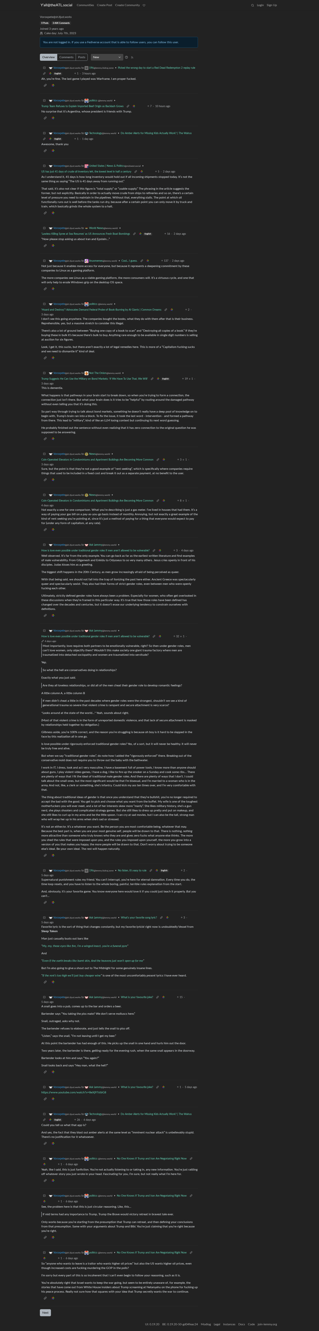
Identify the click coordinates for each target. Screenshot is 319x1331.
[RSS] (132, 57)
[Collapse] (44, 68)
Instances (229, 1324)
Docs (241, 1324)
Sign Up (272, 5)
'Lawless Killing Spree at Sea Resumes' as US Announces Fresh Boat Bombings (85, 234)
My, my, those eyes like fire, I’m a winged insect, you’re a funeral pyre (84, 946)
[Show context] (44, 74)
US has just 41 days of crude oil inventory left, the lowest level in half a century (86, 171)
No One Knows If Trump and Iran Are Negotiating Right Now (152, 1158)
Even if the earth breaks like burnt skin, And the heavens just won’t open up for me (92, 960)
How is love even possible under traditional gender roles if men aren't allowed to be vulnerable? (95, 550)
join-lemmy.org (267, 1324)
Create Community (127, 5)
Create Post (104, 5)
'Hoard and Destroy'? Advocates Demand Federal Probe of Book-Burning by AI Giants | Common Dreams (101, 310)
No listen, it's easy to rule (132, 870)
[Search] (252, 5)
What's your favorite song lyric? (139, 917)
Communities (85, 5)
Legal (217, 1324)
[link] (50, 74)
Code (251, 1324)
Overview (48, 57)
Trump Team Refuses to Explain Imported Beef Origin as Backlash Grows (82, 106)
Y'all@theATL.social (56, 5)
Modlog (206, 1324)
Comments (66, 57)
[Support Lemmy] (144, 5)
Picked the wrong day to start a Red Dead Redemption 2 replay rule (156, 68)
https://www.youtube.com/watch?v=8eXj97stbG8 (73, 1092)
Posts (81, 57)
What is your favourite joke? (137, 997)
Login (260, 5)
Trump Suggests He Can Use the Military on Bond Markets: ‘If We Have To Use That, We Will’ (94, 379)
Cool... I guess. (129, 261)
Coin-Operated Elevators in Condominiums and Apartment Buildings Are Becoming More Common (97, 460)
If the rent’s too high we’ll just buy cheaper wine (71, 975)
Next (45, 1312)
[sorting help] (126, 57)
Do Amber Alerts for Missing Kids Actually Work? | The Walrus (156, 133)
